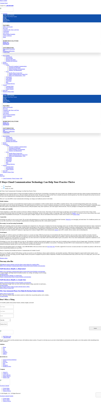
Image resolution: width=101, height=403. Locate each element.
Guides (7, 145)
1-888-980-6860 (9, 5)
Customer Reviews (10, 164)
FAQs (7, 152)
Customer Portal (4, 3)
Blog (7, 162)
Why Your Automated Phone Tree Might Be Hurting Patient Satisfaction (22, 291)
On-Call (6, 265)
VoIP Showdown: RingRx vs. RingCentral (13, 268)
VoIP (21, 178)
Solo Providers (9, 138)
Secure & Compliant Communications (18, 146)
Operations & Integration (14, 148)
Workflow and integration (39, 265)
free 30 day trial (51, 246)
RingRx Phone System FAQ (15, 153)
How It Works (6, 136)
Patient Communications (13, 265)
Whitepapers (9, 157)
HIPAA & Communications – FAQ (17, 156)
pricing (56, 230)
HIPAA (2, 265)
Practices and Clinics (11, 140)
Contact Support (10, 169)
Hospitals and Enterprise (11, 141)
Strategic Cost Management (15, 150)
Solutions (5, 94)
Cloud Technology (7, 178)
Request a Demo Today (8, 172)
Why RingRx (9, 137)
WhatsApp (68, 219)
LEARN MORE (4, 274)
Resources (5, 144)
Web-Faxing (30, 265)
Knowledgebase (9, 168)
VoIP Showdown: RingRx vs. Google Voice (13, 280)
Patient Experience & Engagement (17, 149)
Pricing (4, 142)
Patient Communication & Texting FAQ (18, 154)
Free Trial (5, 170)
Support (5, 165)
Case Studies (9, 158)
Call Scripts (8, 161)
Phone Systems (15, 178)
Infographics (9, 160)
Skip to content (3, 0)
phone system (76, 214)
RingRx (74, 213)
